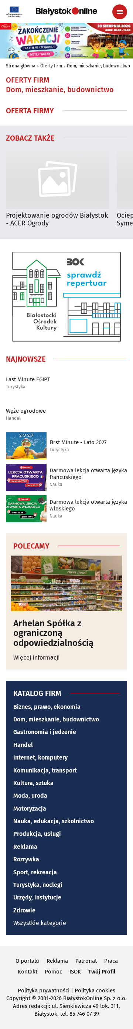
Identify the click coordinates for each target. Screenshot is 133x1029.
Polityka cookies (95, 990)
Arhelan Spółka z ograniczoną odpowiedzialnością (53, 633)
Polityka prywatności (43, 990)
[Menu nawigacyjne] (119, 11)
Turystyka (15, 387)
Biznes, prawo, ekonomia (47, 706)
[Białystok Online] (66, 11)
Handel (13, 418)
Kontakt (27, 971)
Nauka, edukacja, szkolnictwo (53, 821)
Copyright (18, 998)
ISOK (75, 971)
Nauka (56, 484)
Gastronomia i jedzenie (44, 731)
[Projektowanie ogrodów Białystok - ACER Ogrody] (57, 179)
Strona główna (20, 65)
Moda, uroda (30, 795)
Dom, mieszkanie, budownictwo (98, 65)
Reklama (25, 846)
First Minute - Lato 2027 (78, 442)
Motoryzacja (29, 808)
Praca (111, 961)
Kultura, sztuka (33, 783)
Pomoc (53, 971)
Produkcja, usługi (37, 833)
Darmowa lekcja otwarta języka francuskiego (88, 473)
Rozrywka (26, 859)
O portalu (27, 961)
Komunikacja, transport (45, 770)
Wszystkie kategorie (39, 922)
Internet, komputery (40, 757)
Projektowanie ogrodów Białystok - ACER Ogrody (57, 220)
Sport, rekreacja (35, 872)
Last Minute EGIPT (28, 379)
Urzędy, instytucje (37, 897)
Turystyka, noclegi (37, 884)
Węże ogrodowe (26, 411)
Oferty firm (51, 65)
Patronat (86, 961)
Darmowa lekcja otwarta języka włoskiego (88, 505)
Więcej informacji (36, 657)
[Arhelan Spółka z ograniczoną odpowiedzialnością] (66, 583)
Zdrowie (24, 910)
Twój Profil (101, 971)
